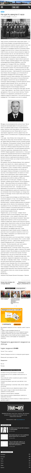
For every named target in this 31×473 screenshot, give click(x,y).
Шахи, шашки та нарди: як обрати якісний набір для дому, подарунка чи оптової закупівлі (13, 390)
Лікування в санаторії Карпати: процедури (10, 393)
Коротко (2, 467)
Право (2, 465)
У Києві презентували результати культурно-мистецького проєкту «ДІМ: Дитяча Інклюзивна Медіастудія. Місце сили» (15, 301)
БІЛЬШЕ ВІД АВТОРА (20, 288)
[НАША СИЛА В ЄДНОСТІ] (25, 294)
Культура (3, 456)
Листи (2, 11)
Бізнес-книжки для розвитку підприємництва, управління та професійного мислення (14, 396)
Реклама (2, 365)
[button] (28, 7)
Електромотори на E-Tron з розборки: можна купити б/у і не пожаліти (14, 375)
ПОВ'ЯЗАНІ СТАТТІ (10, 288)
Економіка (3, 454)
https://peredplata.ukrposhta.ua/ (13, 330)
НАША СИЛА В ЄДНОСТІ (25, 298)
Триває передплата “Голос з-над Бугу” (5, 299)
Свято (2, 463)
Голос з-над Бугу (6, 16)
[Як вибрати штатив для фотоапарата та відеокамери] (4, 430)
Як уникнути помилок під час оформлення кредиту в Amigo (14, 388)
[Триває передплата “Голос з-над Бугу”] (5, 294)
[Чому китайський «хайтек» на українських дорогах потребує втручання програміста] (4, 444)
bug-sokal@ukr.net (21, 419)
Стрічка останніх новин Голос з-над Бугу (11, 370)
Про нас (2, 363)
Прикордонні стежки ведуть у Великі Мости (23, 282)
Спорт (2, 458)
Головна (2, 10)
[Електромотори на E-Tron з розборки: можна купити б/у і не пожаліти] (4, 437)
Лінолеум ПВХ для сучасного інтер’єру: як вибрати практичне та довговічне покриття (15, 399)
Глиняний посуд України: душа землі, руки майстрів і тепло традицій (14, 382)
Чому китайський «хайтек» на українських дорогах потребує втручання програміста (14, 378)
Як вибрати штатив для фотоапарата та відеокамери (12, 372)
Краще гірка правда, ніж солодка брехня (8, 282)
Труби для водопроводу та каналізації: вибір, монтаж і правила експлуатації (14, 385)
